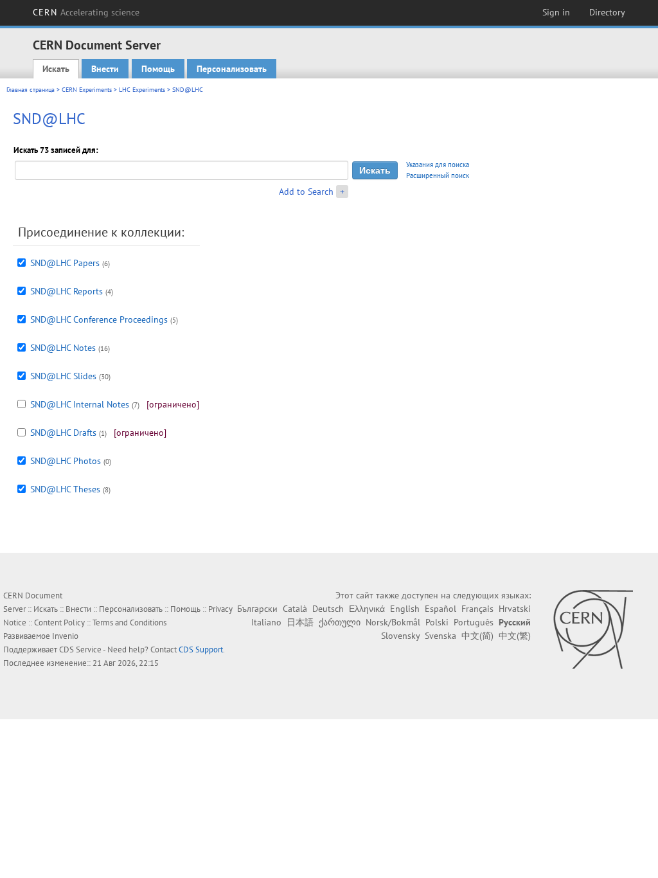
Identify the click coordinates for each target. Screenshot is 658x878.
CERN (86, 12)
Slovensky (400, 635)
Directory (607, 12)
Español (440, 608)
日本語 (300, 622)
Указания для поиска (437, 164)
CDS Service (80, 649)
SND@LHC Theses (65, 489)
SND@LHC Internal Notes (79, 404)
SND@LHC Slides (63, 376)
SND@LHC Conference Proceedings (99, 319)
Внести (105, 69)
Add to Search (306, 191)
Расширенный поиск (437, 175)
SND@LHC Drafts (63, 432)
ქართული (339, 622)
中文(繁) (515, 635)
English (405, 608)
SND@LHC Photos (65, 461)
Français (477, 608)
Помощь (158, 69)
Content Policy (59, 622)
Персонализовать (232, 69)
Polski (437, 622)
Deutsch (328, 608)
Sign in (556, 12)
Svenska (440, 635)
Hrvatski (515, 608)
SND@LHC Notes (63, 348)
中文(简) (477, 635)
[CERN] (592, 629)
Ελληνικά (367, 608)
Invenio (65, 636)
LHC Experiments (142, 89)
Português (474, 622)
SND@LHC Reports (66, 291)
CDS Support (201, 649)
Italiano (266, 622)
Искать (55, 69)
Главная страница (30, 89)
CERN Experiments (87, 89)
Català (295, 608)
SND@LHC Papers (65, 263)
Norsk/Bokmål (393, 622)
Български (257, 608)
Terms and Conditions (129, 622)
